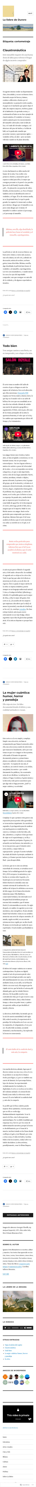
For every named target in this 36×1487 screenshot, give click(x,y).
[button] (5, 644)
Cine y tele (6, 1452)
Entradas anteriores (18, 1215)
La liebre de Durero (14, 19)
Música (5, 1457)
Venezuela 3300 (23, 393)
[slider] (29, 1327)
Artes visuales (7, 1447)
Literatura (6, 1442)
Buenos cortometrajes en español (21, 290)
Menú (30, 13)
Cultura (5, 1462)
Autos (5, 1467)
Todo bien (10, 346)
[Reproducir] (5, 1328)
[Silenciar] (25, 1328)
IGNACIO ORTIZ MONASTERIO (14, 335)
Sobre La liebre (8, 1477)
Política (5, 1472)
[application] (18, 1328)
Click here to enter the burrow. (10, 1428)
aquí (7, 964)
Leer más (6, 1274)
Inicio (5, 1437)
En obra (7, 1359)
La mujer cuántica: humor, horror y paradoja (16, 696)
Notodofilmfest (7, 813)
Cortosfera (22, 609)
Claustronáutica (14, 50)
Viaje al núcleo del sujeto (13, 1345)
